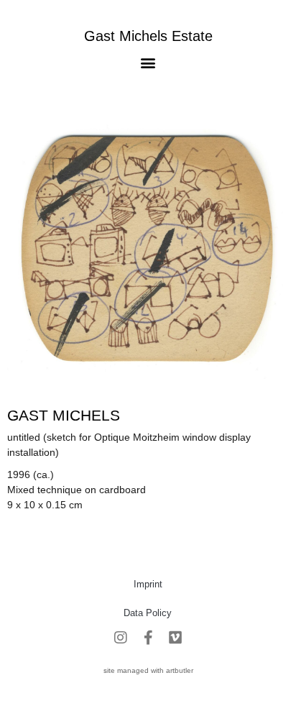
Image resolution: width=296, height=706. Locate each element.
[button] (148, 62)
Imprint (148, 584)
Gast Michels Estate (148, 36)
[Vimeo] (175, 638)
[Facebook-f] (148, 638)
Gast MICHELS (63, 415)
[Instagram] (121, 638)
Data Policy (148, 613)
